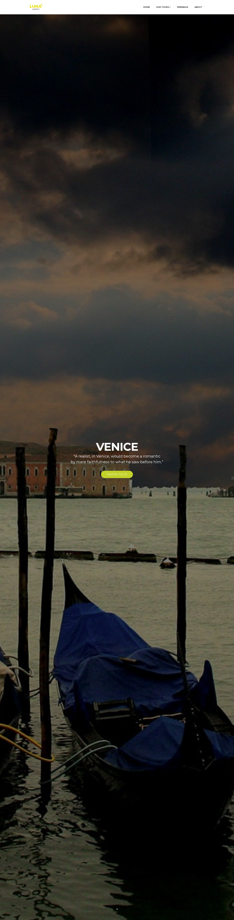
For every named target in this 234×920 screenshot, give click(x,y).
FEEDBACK (182, 7)
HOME (146, 7)
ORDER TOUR (117, 474)
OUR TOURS (162, 7)
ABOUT (198, 7)
